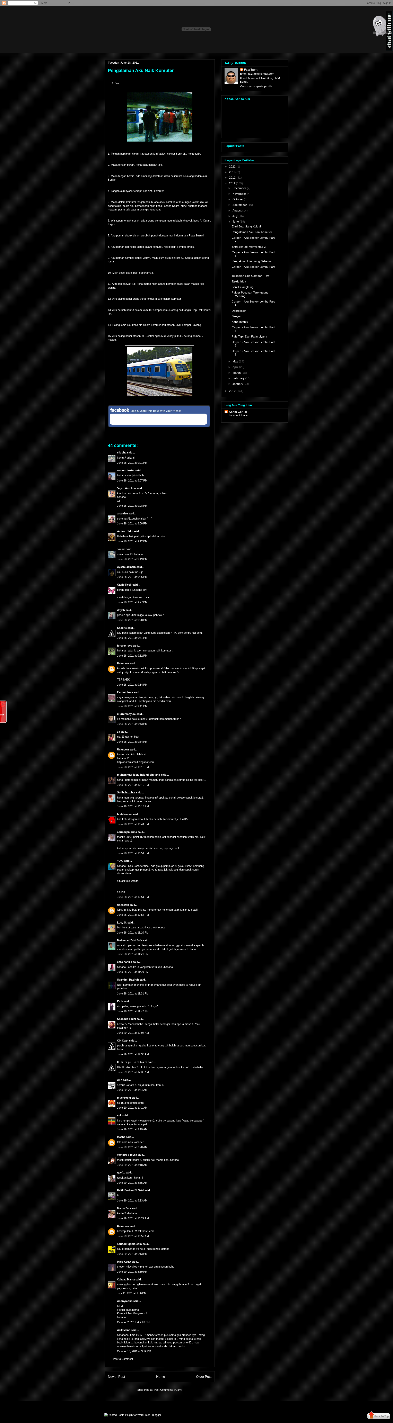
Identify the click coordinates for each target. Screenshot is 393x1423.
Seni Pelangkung (243, 287)
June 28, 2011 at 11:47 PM (133, 1011)
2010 (232, 391)
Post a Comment (123, 1358)
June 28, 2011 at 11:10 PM (133, 932)
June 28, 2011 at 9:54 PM (132, 741)
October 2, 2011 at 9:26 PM (133, 1322)
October (238, 199)
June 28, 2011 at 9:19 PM (132, 559)
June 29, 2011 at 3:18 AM (132, 1165)
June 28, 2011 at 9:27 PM (132, 602)
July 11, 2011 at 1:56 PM (131, 1293)
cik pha (121, 452)
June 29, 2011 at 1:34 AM (132, 1089)
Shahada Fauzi (126, 1018)
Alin (119, 1079)
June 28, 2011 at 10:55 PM (133, 914)
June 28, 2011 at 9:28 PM (132, 620)
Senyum (237, 316)
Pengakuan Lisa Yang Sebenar (252, 261)
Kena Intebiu (240, 321)
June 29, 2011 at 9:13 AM (132, 1200)
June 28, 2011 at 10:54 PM (133, 897)
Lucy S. (122, 922)
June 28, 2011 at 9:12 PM (132, 541)
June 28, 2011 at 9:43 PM (132, 724)
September (240, 204)
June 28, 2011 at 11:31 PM (133, 993)
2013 (232, 172)
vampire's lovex (127, 1154)
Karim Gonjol (238, 411)
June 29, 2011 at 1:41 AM (132, 1107)
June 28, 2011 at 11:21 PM (133, 954)
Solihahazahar (126, 792)
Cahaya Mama (126, 1279)
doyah (121, 610)
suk (119, 1115)
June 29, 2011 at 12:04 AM (133, 1032)
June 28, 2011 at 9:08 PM (132, 505)
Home (160, 1376)
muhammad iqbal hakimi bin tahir (138, 774)
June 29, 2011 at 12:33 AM (133, 1072)
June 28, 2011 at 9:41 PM (132, 706)
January (238, 383)
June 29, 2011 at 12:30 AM (133, 1054)
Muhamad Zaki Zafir (129, 940)
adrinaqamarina (127, 832)
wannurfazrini (125, 470)
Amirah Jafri (125, 531)
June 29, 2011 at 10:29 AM (133, 1218)
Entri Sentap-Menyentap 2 (249, 246)
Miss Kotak (124, 1261)
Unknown (123, 663)
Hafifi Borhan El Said (130, 1190)
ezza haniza (124, 961)
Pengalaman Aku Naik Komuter (141, 70)
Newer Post (116, 1376)
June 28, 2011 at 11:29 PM (133, 971)
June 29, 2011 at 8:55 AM (132, 1182)
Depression (239, 310)
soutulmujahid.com (129, 1243)
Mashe (121, 1136)
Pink (120, 1001)
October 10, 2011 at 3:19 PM (134, 1351)
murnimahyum (126, 713)
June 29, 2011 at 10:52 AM (133, 1236)
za (118, 731)
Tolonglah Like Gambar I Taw (250, 275)
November (239, 193)
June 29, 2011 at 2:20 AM (132, 1147)
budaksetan (124, 814)
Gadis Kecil (124, 584)
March (237, 372)
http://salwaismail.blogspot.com (136, 762)
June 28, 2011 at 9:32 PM (132, 655)
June (236, 221)
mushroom (124, 1097)
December (239, 188)
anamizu (122, 513)
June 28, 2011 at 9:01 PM (132, 462)
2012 (232, 177)
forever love (124, 645)
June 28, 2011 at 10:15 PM (133, 806)
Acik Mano (123, 1330)
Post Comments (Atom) (168, 1389)
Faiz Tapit (250, 69)
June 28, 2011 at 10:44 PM (133, 824)
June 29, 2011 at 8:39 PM (132, 1271)
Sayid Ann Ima (126, 488)
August (237, 210)
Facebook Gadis (238, 415)
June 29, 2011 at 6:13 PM (132, 1253)
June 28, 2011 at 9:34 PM (132, 684)
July (235, 216)
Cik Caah (122, 1040)
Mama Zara (124, 1208)
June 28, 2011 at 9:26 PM (132, 576)
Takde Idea (239, 281)
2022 (232, 166)
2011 (232, 183)
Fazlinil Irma (125, 692)
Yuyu (120, 860)
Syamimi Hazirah (128, 979)
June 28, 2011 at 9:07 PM (132, 480)
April (235, 367)
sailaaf (121, 549)
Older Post (203, 1376)
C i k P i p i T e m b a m (132, 1062)
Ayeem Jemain (126, 566)
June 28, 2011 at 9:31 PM (132, 637)
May (235, 361)
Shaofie (122, 627)
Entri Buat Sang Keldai (246, 226)
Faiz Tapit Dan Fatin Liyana (249, 336)
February (238, 378)
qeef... (121, 1172)
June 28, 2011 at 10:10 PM (133, 767)
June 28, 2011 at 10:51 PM (133, 853)
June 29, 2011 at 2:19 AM (132, 1129)
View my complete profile (256, 86)
